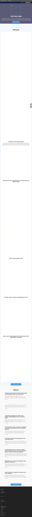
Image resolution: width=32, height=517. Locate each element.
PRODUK (2, 510)
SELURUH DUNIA (3, 515)
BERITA (2, 511)
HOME (2, 509)
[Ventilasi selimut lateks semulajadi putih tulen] (16, 276)
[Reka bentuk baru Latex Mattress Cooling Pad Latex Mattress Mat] (16, 160)
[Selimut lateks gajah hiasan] (16, 237)
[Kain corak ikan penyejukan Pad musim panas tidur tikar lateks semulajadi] (16, 315)
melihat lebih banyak (16, 384)
